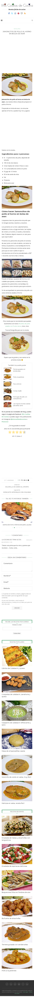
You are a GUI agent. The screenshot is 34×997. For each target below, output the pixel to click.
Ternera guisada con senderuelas (15, 945)
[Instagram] (15, 13)
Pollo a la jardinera (18, 377)
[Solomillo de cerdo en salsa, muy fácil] (17, 765)
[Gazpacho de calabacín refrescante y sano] (17, 711)
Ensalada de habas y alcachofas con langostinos (16, 839)
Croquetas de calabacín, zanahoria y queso (16, 695)
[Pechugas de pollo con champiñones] (7, 397)
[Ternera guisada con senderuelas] (7, 370)
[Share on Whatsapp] (26, 480)
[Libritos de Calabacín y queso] (17, 656)
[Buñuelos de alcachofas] (17, 906)
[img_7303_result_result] (17, 197)
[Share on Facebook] (21, 480)
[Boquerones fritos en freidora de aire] (17, 880)
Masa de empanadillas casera (13, 751)
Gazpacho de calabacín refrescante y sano (16, 724)
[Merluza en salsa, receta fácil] (17, 791)
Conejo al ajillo (17, 391)
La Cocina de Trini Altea (11, 539)
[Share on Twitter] (23, 480)
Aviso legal (25, 992)
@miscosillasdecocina (18, 419)
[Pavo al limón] (7, 383)
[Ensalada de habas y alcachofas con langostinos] (17, 826)
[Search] (32, 20)
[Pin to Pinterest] (24, 480)
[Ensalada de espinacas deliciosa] (17, 854)
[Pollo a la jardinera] (7, 377)
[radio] (10, 432)
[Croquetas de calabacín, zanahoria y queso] (17, 682)
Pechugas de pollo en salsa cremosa (17, 525)
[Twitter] (12, 13)
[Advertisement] (17, 54)
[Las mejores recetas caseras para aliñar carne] (7, 404)
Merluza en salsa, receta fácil (13, 803)
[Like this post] (19, 480)
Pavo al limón (17, 384)
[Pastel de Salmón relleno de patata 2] (17, 307)
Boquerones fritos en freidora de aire (16, 892)
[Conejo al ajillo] (7, 390)
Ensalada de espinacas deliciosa (14, 866)
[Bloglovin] (22, 13)
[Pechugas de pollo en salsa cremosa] (17, 512)
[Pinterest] (18, 13)
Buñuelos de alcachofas (11, 918)
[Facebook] (9, 13)
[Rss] (25, 13)
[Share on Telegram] (28, 480)
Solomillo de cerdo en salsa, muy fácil (16, 777)
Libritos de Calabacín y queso (13, 668)
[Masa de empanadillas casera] (17, 739)
